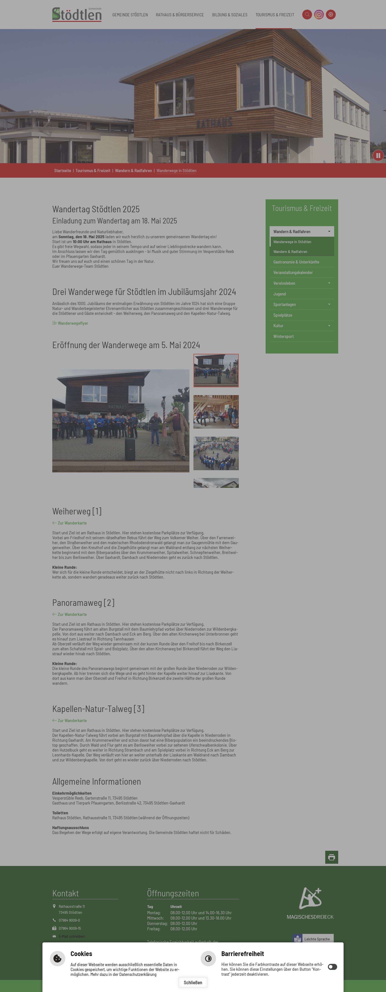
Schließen (193, 982)
